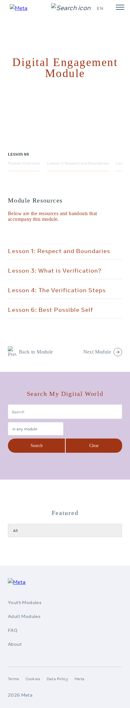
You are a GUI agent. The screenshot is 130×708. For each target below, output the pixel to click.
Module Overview (24, 163)
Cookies (33, 678)
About (15, 644)
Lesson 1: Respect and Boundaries (78, 163)
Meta (79, 678)
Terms (13, 678)
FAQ (12, 630)
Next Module (97, 351)
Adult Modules (24, 616)
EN (100, 8)
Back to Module (36, 351)
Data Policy (57, 678)
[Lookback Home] (21, 8)
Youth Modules (24, 602)
